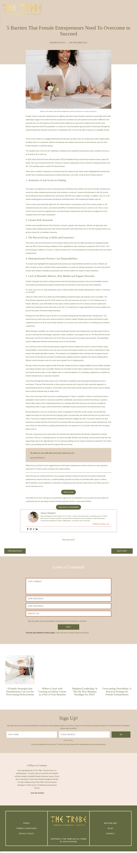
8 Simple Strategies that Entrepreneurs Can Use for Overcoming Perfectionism (20, 691)
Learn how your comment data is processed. (72, 633)
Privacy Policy (68, 740)
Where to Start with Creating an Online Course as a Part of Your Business (52, 691)
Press (26, 823)
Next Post (122, 551)
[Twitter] (34, 529)
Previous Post (15, 551)
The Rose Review (58, 166)
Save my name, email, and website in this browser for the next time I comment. (57, 621)
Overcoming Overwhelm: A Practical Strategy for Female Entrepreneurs (117, 691)
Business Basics (58, 43)
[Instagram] (31, 529)
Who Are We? (110, 823)
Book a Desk (68, 492)
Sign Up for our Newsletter (69, 507)
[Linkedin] (37, 529)
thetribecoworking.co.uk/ (101, 524)
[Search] (133, 21)
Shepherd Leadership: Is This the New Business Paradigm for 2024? (84, 691)
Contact (110, 834)
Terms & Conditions (26, 828)
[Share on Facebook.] (67, 544)
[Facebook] (28, 529)
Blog (110, 828)
